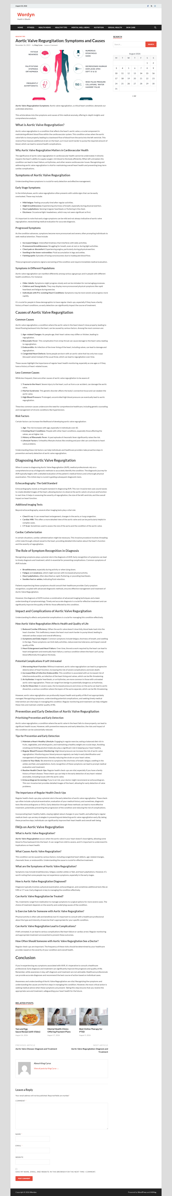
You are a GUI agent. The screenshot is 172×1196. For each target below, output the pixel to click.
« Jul (134, 96)
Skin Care (130, 27)
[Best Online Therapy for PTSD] (93, 1017)
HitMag (153, 1192)
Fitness (30, 27)
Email (18, 1146)
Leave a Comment (51, 45)
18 (122, 78)
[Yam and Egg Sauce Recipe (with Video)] (29, 1017)
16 (153, 73)
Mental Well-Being (80, 27)
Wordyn (26, 14)
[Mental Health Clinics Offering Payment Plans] (61, 1017)
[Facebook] (147, 6)
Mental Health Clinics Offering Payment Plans (59, 1030)
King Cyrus (38, 45)
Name (18, 1134)
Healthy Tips (61, 27)
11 (122, 73)
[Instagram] (155, 6)
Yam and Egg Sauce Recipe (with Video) (27, 1030)
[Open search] (155, 27)
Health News (45, 27)
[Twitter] (151, 6)
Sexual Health (115, 27)
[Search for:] (135, 44)
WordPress (142, 1192)
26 (128, 83)
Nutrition (99, 27)
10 (116, 73)
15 (147, 73)
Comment (20, 1101)
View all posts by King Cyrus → (46, 1068)
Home (20, 27)
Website (19, 1157)
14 (141, 73)
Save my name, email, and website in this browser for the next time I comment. (55, 1172)
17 (116, 78)
